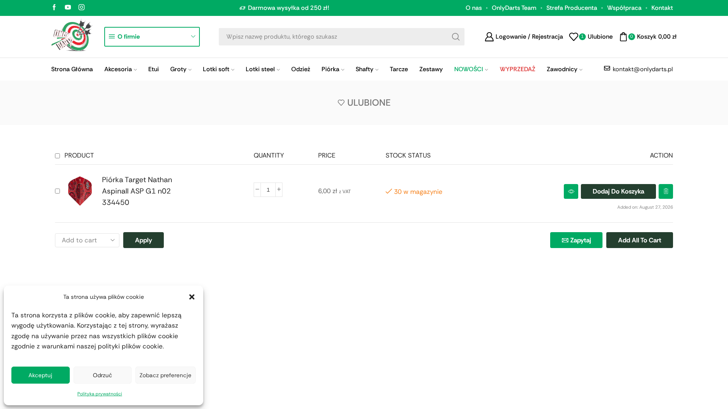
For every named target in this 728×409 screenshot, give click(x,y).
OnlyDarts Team (514, 8)
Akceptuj (40, 375)
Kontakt (662, 8)
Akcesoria (118, 69)
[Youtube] (68, 7)
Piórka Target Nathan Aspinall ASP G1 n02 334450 (137, 191)
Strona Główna (72, 69)
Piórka (330, 69)
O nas (474, 8)
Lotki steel (260, 69)
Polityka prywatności (99, 394)
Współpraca (624, 8)
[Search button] (455, 36)
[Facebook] (54, 7)
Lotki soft (216, 69)
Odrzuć (102, 375)
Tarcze (399, 69)
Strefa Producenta (571, 8)
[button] (192, 297)
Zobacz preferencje (165, 375)
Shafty (364, 69)
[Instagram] (81, 7)
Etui (153, 69)
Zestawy (431, 69)
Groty (178, 69)
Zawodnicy (562, 69)
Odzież (300, 69)
